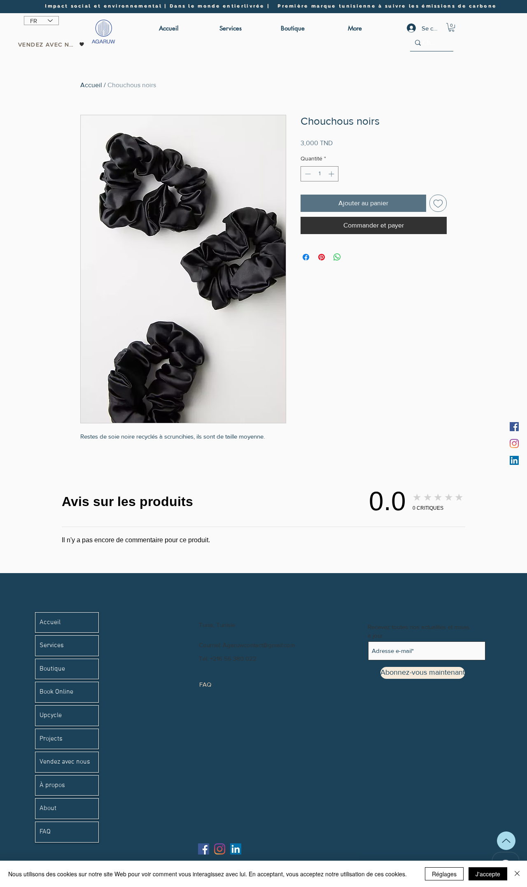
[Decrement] (307, 174)
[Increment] (332, 174)
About (48, 808)
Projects (51, 739)
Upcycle (51, 715)
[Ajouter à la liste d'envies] (438, 203)
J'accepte (488, 874)
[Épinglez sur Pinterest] (321, 257)
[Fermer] (517, 873)
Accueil (91, 84)
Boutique (52, 669)
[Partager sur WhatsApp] (337, 257)
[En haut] (506, 840)
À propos (52, 785)
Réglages (444, 874)
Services (52, 645)
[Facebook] (514, 426)
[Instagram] (514, 443)
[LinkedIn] (514, 460)
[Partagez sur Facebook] (306, 257)
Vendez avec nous (65, 762)
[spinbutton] (319, 174)
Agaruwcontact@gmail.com (259, 644)
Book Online (56, 692)
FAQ (45, 832)
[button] (451, 27)
